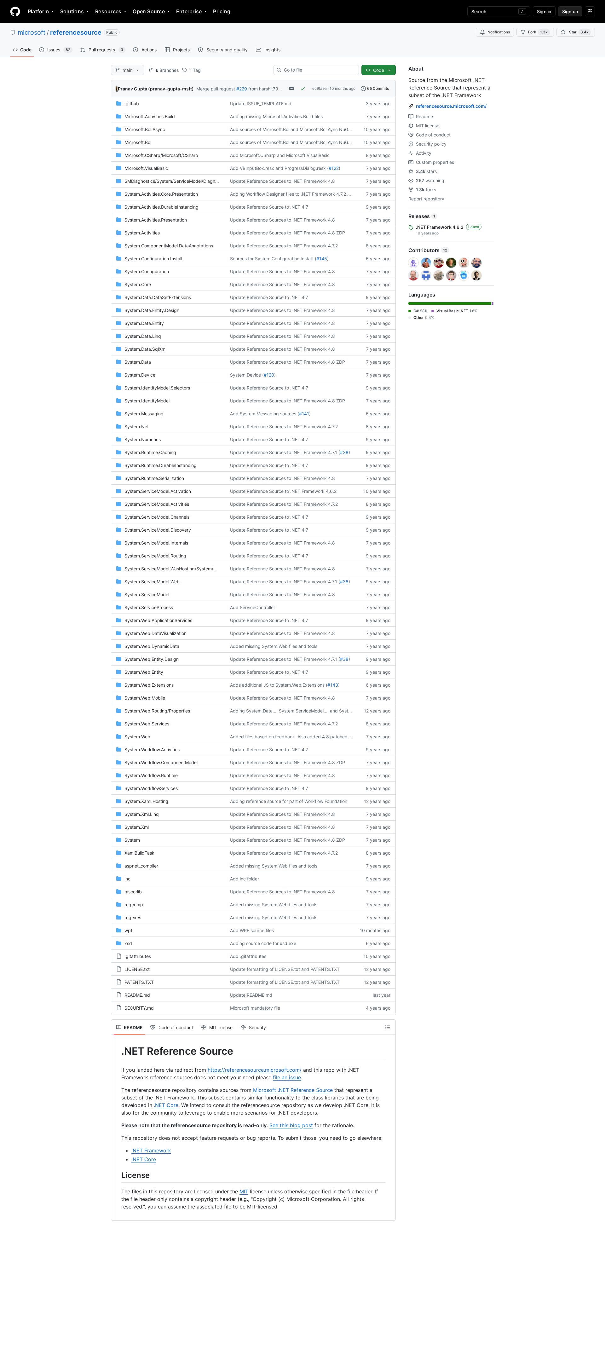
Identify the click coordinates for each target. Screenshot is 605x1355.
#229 (241, 88)
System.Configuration (146, 271)
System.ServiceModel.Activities (156, 504)
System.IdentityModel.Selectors (157, 387)
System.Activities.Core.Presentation (161, 194)
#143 (332, 685)
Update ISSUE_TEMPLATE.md (260, 103)
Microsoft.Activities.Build (149, 116)
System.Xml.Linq (141, 814)
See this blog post (291, 1125)
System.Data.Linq (142, 336)
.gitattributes (137, 956)
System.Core (137, 284)
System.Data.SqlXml (145, 349)
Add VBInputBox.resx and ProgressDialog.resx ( (279, 168)
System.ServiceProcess (148, 607)
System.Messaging (144, 413)
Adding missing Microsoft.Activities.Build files (276, 116)
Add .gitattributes (248, 956)
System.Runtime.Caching (150, 452)
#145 (321, 258)
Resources (108, 11)
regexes (132, 917)
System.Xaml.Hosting (146, 801)
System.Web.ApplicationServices (158, 620)
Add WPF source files (252, 930)
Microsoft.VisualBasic (146, 168)
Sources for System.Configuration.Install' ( (273, 258)
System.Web (137, 736)
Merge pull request (215, 88)
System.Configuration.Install (153, 258)
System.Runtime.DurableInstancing (160, 465)
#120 (269, 375)
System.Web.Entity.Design (151, 659)
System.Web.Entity (143, 672)
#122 (334, 168)
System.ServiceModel (146, 594)
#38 (344, 452)
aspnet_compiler (141, 865)
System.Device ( (247, 375)
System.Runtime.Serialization (154, 478)
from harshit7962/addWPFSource (282, 88)
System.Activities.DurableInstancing (161, 207)
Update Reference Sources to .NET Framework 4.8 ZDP (287, 232)
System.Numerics (142, 439)
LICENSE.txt (137, 969)
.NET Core (166, 1105)
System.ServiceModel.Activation (157, 491)
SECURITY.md (139, 1008)
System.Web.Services (146, 723)
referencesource (75, 32)
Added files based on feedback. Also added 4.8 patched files (293, 736)
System (132, 840)
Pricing (221, 11)
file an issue (287, 1077)
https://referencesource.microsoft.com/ (255, 1070)
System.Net (136, 426)
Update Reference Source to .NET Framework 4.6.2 (283, 491)
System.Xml (136, 827)
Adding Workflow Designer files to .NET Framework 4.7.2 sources (296, 194)
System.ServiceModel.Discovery (157, 530)
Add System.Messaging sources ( (264, 413)
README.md (137, 995)
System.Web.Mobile (144, 698)
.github (131, 103)
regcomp (133, 904)
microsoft (31, 32)
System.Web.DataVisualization (155, 633)
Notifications (498, 32)
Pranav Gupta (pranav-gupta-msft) (156, 88)
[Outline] (387, 1027)
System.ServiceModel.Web (152, 581)
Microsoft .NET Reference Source (293, 1090)
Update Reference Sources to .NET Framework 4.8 (282, 181)
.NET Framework (151, 1150)
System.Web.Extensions (149, 685)
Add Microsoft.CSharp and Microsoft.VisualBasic (280, 155)
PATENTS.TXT (139, 982)
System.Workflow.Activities (152, 749)
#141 (304, 413)
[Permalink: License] (116, 1175)
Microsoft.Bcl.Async (144, 129)
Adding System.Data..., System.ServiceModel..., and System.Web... (299, 710)
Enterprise (189, 11)
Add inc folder (244, 878)
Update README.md (251, 995)
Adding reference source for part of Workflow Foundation (288, 801)
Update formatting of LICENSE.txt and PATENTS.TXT (285, 969)
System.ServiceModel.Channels (156, 517)
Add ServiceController (252, 607)
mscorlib (133, 891)
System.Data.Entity (144, 323)
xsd (128, 943)
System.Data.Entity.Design (151, 310)
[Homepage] (15, 11)
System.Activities (142, 232)
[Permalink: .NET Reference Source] (116, 1051)
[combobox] (319, 70)
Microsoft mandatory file (255, 1008)
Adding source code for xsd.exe (263, 943)
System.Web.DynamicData (151, 646)
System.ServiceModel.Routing (155, 555)
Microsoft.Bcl (137, 142)
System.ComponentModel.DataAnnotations (168, 245)
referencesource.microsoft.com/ (451, 106)
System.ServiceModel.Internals (156, 542)
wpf (128, 930)
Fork (538, 32)
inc (127, 878)
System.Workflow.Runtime (151, 775)
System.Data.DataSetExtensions (157, 297)
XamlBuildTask (139, 853)
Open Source (149, 11)
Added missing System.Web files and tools (273, 646)
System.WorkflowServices (151, 788)
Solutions (72, 11)
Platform (38, 11)
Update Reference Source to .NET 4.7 (269, 207)
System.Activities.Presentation (155, 219)
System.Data (137, 362)
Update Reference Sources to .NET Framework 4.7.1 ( (285, 452)
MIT (243, 1191)
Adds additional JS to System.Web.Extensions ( (278, 685)
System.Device (139, 375)
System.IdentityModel (147, 400)
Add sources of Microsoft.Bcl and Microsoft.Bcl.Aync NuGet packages (302, 129)
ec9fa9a (319, 88)
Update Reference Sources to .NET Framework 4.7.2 (284, 245)
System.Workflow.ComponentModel (161, 762)
